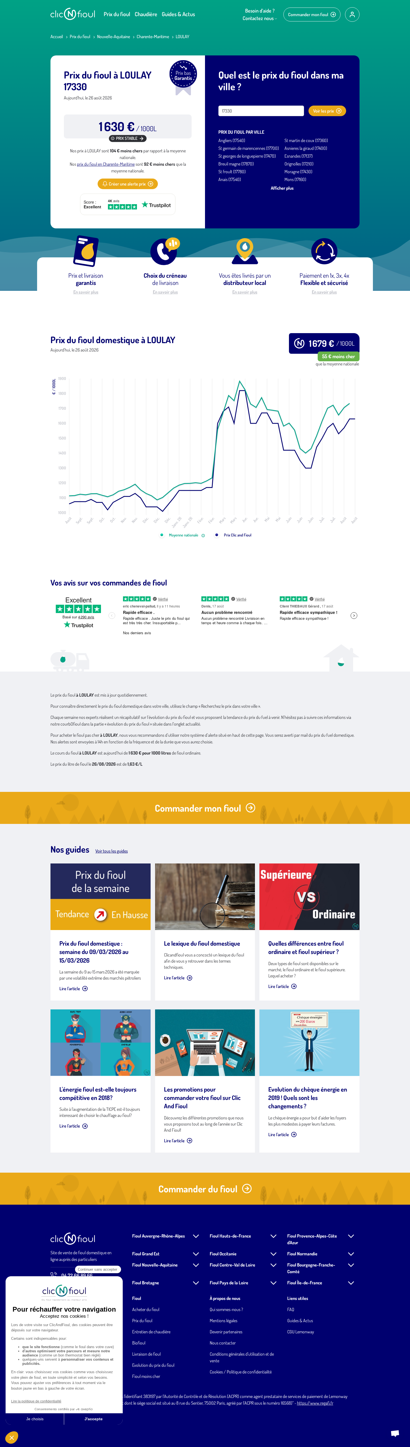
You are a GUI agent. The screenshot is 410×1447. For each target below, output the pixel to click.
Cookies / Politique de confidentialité (241, 1372)
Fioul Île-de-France (304, 1282)
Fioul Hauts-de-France (230, 1236)
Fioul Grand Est (146, 1253)
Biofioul (138, 1343)
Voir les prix (323, 111)
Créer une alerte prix (127, 184)
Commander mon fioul (308, 14)
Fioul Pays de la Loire (229, 1282)
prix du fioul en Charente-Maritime (106, 164)
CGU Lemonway (300, 1331)
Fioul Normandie (302, 1253)
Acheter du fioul (145, 1309)
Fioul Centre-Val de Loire (232, 1265)
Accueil (56, 36)
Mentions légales (223, 1320)
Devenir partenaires (226, 1331)
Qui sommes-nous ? (226, 1309)
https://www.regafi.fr (315, 1403)
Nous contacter (223, 1343)
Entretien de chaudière (151, 1331)
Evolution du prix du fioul (153, 1365)
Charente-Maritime (153, 36)
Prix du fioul (117, 14)
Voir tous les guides (111, 851)
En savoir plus (85, 292)
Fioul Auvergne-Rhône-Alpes (158, 1236)
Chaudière (146, 14)
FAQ (290, 1309)
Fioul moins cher (146, 1376)
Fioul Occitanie (223, 1253)
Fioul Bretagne (145, 1282)
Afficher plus (282, 188)
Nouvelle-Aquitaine (113, 36)
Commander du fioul (197, 1189)
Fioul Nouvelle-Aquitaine (155, 1265)
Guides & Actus (178, 14)
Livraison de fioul (146, 1354)
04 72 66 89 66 (77, 1275)
